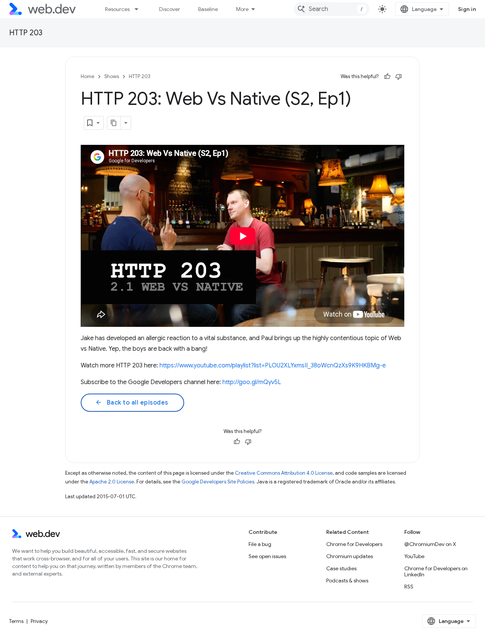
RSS (408, 586)
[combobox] (331, 9)
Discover (169, 9)
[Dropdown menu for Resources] (140, 9)
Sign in (467, 9)
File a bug (260, 544)
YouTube (414, 556)
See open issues (267, 556)
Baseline (208, 9)
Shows (111, 76)
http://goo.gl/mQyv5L (251, 382)
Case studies (341, 568)
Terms (16, 621)
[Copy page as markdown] (114, 122)
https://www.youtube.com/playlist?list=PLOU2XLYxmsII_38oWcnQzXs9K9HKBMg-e (273, 365)
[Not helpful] (398, 76)
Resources (117, 9)
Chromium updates (349, 556)
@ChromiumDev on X (430, 544)
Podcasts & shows (347, 580)
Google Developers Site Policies (217, 482)
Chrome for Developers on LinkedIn (436, 571)
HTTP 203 (25, 33)
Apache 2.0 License (111, 482)
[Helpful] (387, 76)
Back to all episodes (131, 402)
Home (87, 76)
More (242, 9)
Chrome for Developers (354, 544)
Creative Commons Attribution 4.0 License (284, 473)
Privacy (39, 621)
